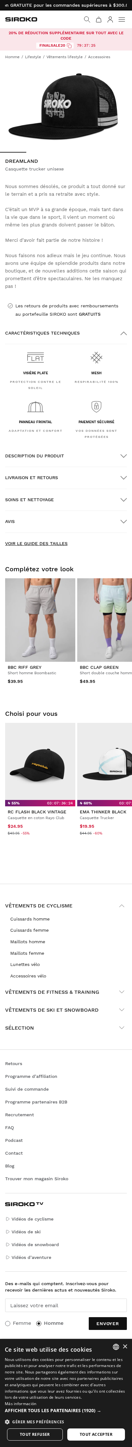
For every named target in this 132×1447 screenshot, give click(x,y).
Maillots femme (27, 953)
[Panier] (98, 19)
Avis (10, 521)
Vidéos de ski (26, 1231)
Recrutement (19, 1114)
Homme (53, 1323)
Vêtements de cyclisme (38, 906)
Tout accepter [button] (96, 1434)
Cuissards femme (29, 930)
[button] (66, 1410)
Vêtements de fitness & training (52, 992)
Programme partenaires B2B (36, 1101)
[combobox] (116, 1347)
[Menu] (122, 19)
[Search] (87, 19)
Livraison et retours (31, 477)
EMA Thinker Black (103, 811)
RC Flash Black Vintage (37, 811)
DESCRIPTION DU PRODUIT (34, 455)
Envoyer (107, 1323)
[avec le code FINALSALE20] (69, 45)
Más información (21, 1403)
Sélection (19, 1028)
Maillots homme (27, 941)
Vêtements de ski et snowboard (52, 1010)
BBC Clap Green (99, 667)
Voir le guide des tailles (36, 543)
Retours (13, 1063)
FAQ (9, 1127)
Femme (22, 1323)
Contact (14, 1153)
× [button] (124, 1346)
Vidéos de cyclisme (33, 1219)
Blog (9, 1165)
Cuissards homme (30, 918)
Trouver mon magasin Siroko (36, 1178)
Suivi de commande (27, 1089)
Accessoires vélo (28, 975)
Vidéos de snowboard (35, 1244)
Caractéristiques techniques (42, 333)
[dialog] (66, 1393)
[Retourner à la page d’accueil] (21, 19)
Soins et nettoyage (29, 499)
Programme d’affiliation (31, 1076)
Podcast (14, 1140)
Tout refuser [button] (35, 1434)
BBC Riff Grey (24, 667)
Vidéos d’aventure (31, 1257)
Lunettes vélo (25, 964)
